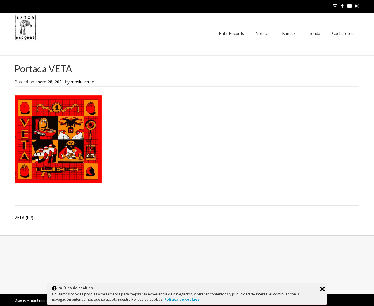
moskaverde (82, 82)
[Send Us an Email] (335, 5)
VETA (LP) (24, 217)
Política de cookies (182, 299)
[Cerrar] (322, 289)
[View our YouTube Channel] (349, 5)
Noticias (263, 33)
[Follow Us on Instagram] (357, 5)
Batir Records (231, 33)
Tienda (313, 33)
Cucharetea (343, 33)
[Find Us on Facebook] (342, 5)
